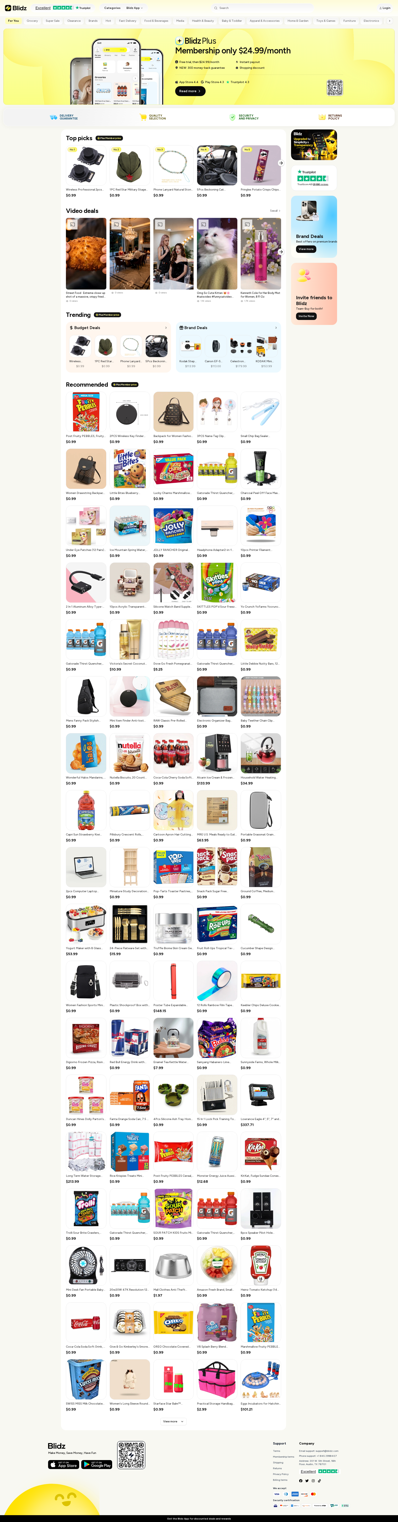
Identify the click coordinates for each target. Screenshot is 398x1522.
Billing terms (280, 1480)
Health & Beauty (203, 21)
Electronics (371, 21)
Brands (93, 21)
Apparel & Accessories (265, 21)
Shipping (278, 1462)
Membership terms (283, 1456)
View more (170, 1421)
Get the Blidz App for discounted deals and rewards (199, 1518)
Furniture (349, 21)
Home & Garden (298, 21)
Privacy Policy (281, 1474)
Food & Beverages (156, 21)
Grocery (32, 21)
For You (13, 21)
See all (273, 210)
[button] (86, 171)
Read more (188, 91)
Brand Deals (195, 327)
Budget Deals (87, 327)
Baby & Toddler (232, 21)
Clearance (74, 21)
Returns (277, 1468)
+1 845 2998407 (327, 1455)
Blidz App (133, 8)
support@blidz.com (327, 1451)
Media (180, 21)
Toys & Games (325, 21)
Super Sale (52, 21)
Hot (108, 21)
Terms (276, 1451)
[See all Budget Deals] (166, 328)
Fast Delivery (127, 21)
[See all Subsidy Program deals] (276, 328)
